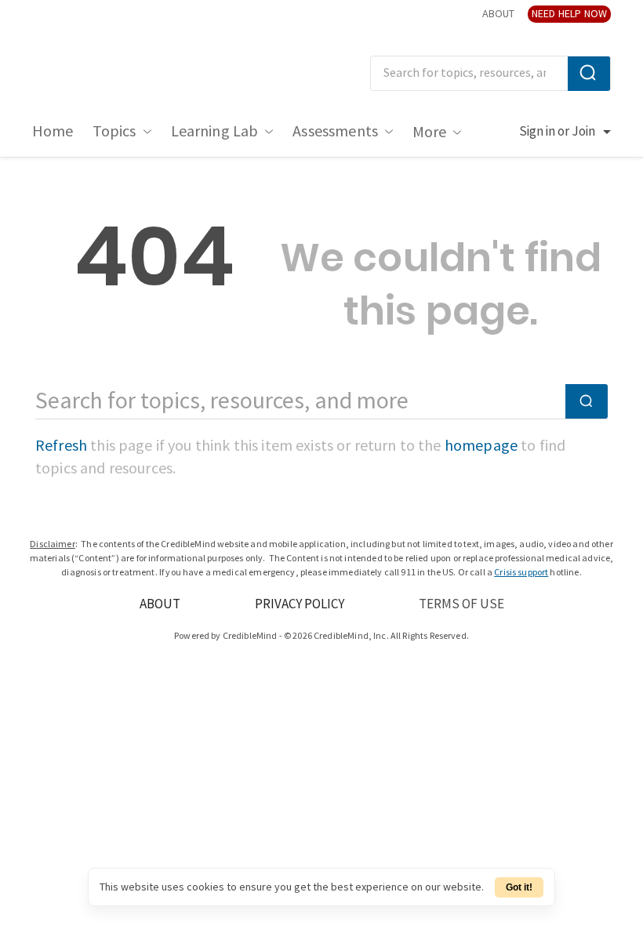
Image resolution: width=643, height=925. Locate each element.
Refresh (61, 446)
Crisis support (521, 573)
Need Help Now (569, 13)
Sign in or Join (557, 132)
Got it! (519, 887)
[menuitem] (53, 131)
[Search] (589, 73)
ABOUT (498, 13)
